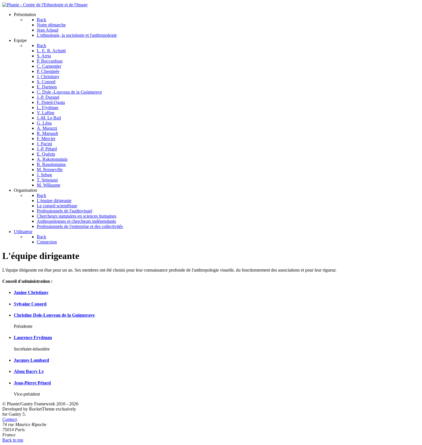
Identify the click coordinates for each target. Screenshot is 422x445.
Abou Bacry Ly (29, 371)
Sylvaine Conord (30, 303)
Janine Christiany (31, 292)
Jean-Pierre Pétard (32, 382)
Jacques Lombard (31, 360)
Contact (9, 419)
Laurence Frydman (33, 337)
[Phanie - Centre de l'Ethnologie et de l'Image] (45, 4)
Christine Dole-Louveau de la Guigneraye (54, 315)
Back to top (12, 440)
